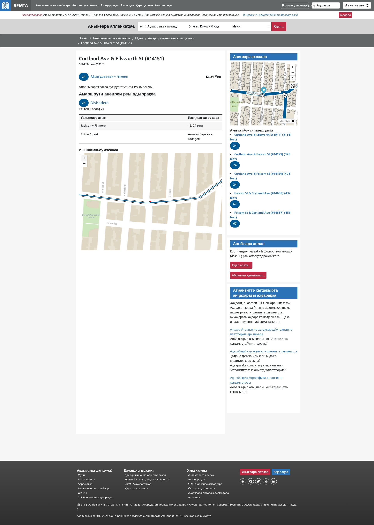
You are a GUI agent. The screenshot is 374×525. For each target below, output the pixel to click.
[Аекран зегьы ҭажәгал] (292, 86)
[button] (357, 5)
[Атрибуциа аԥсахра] (293, 121)
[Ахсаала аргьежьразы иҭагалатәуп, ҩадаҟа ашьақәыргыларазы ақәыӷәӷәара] (292, 78)
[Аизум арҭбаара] (292, 67)
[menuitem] (53, 5)
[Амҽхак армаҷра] (292, 72)
